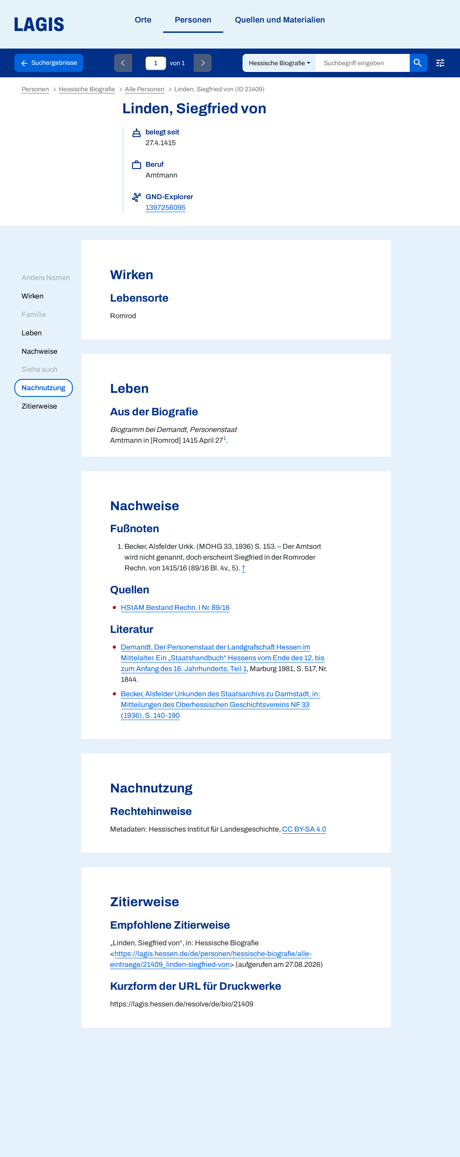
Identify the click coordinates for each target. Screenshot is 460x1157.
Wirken (33, 296)
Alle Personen (144, 89)
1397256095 (166, 207)
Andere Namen (46, 277)
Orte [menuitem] (143, 19)
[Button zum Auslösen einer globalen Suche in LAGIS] (419, 63)
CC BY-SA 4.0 (304, 829)
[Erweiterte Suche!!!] (440, 63)
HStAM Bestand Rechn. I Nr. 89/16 (175, 607)
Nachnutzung (43, 388)
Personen (35, 89)
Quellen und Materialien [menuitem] (280, 19)
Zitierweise (39, 406)
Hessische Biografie (277, 63)
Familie (34, 314)
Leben (32, 333)
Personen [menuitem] (193, 19)
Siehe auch (40, 369)
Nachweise (40, 351)
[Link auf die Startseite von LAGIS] (89, 24)
